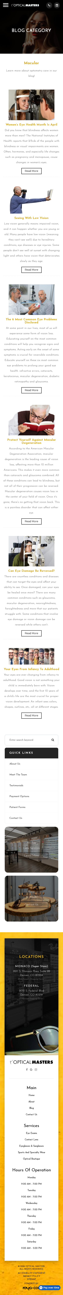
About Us (14, 764)
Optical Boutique (31, 1159)
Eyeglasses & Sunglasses (31, 1146)
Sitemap (31, 1279)
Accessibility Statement (31, 1273)
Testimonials (16, 785)
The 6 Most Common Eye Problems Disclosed (31, 321)
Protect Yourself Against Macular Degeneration (31, 441)
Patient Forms (17, 807)
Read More (31, 171)
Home (32, 1095)
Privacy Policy (31, 1276)
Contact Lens (31, 1140)
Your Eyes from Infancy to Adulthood (31, 669)
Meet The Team (18, 775)
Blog (31, 1108)
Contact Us (15, 818)
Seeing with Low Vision (31, 218)
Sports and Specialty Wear (31, 1152)
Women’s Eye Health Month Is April (31, 124)
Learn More (31, 855)
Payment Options (19, 796)
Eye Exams (31, 1133)
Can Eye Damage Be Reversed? (31, 571)
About (31, 1102)
